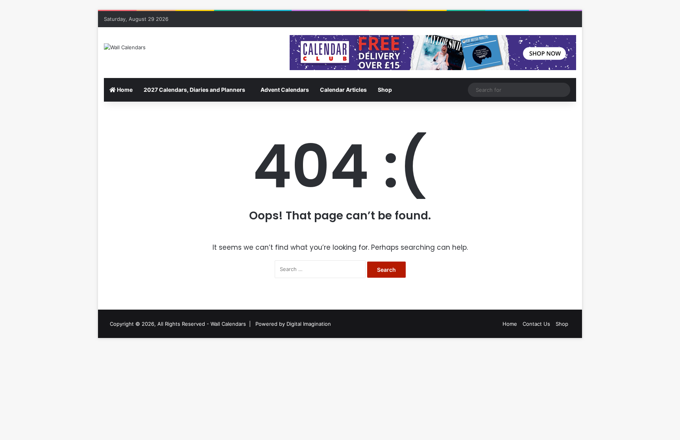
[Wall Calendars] (125, 47)
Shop (385, 89)
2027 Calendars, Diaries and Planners (194, 89)
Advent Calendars (285, 89)
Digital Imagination (308, 324)
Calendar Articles (343, 89)
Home (124, 89)
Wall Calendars (228, 324)
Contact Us (536, 324)
